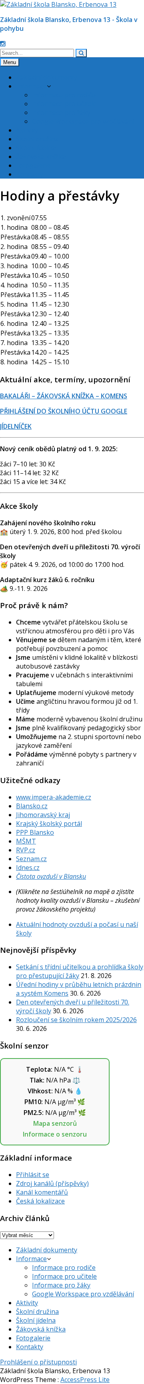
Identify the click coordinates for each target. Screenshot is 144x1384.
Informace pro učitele (64, 103)
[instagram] (3, 43)
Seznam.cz (31, 858)
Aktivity (27, 130)
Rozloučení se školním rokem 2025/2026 (76, 1019)
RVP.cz (25, 850)
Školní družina (37, 139)
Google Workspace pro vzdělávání (83, 121)
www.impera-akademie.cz (53, 797)
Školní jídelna (36, 147)
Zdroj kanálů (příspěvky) (52, 1183)
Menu (9, 62)
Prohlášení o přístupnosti (38, 1362)
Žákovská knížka (41, 156)
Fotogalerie (33, 165)
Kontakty (29, 174)
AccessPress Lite (85, 1379)
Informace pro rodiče (64, 94)
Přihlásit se (32, 1174)
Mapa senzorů (55, 1123)
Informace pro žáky (61, 112)
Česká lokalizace (40, 1201)
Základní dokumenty (46, 77)
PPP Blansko (35, 832)
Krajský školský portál (49, 823)
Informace (31, 86)
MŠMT (26, 841)
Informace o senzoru (55, 1134)
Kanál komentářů (42, 1192)
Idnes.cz (28, 867)
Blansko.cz (32, 805)
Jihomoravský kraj (43, 814)
